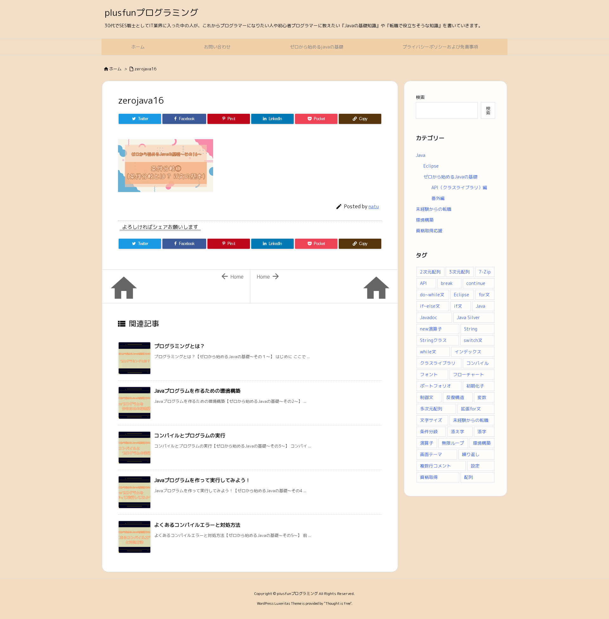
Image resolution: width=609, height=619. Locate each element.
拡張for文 (471, 409)
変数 (481, 397)
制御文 (426, 397)
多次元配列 (431, 409)
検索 (420, 97)
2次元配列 (430, 272)
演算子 (426, 443)
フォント (429, 374)
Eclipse (431, 166)
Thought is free (337, 603)
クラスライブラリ (437, 363)
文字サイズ (431, 420)
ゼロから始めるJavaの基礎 (450, 177)
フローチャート (468, 374)
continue (475, 283)
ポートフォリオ (435, 386)
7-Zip (485, 272)
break (447, 283)
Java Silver (468, 317)
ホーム (115, 69)
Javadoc (428, 317)
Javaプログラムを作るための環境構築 (197, 390)
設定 (475, 466)
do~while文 (432, 295)
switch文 (473, 340)
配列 (468, 477)
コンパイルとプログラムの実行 (189, 435)
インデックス (468, 352)
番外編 (438, 198)
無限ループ (453, 443)
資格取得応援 (429, 231)
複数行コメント (435, 466)
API (423, 283)
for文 (484, 295)
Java (420, 155)
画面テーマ (431, 454)
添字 (481, 432)
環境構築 (425, 220)
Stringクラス (433, 340)
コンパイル (477, 363)
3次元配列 (459, 272)
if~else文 (430, 306)
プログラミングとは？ (179, 346)
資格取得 (429, 477)
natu (374, 206)
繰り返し (471, 454)
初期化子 (475, 386)
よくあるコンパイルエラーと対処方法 (197, 524)
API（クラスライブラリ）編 (459, 187)
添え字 (457, 432)
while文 (428, 352)
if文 (458, 306)
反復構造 (455, 397)
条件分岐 (429, 432)
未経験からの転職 (433, 209)
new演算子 (431, 329)
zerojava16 (145, 69)
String (470, 329)
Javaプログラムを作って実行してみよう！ (202, 480)
